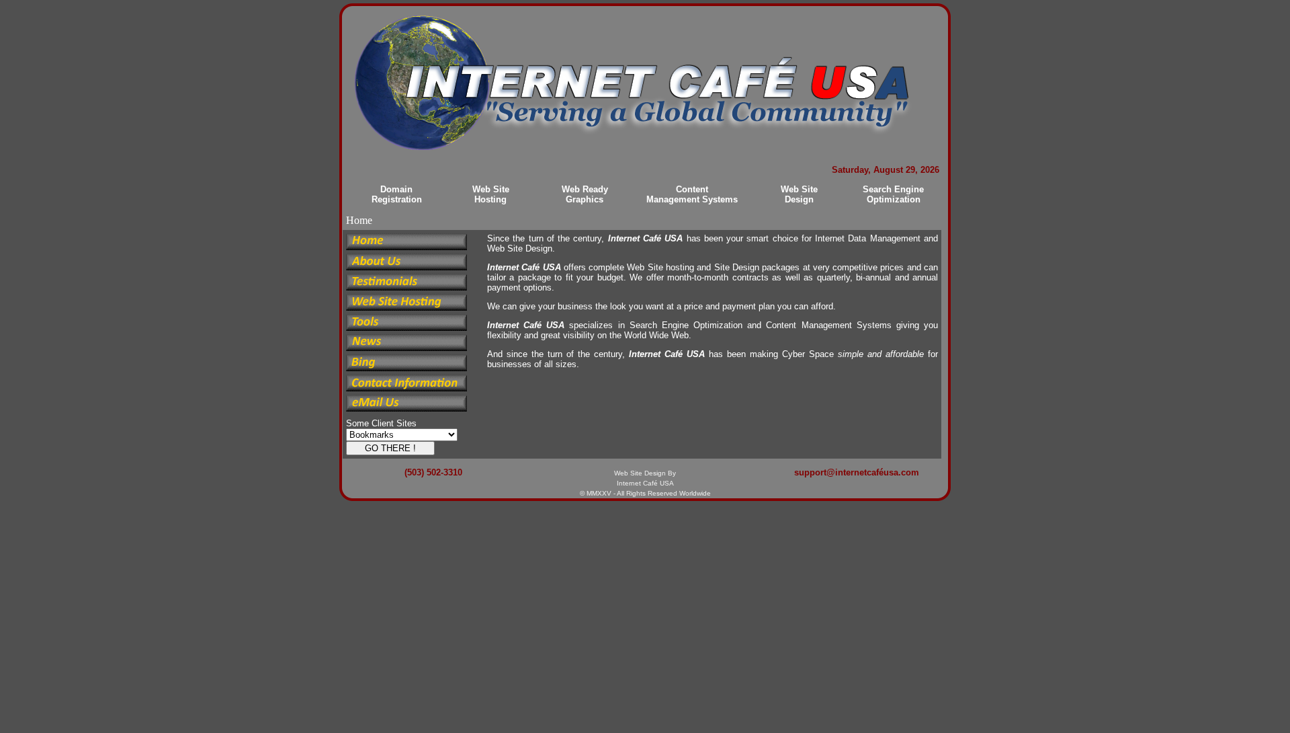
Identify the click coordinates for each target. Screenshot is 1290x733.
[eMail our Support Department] (406, 408)
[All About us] (406, 267)
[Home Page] (406, 247)
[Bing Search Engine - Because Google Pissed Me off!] (406, 368)
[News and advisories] (406, 348)
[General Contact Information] (406, 388)
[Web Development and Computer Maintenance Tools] (406, 328)
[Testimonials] (406, 287)
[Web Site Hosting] (406, 308)
